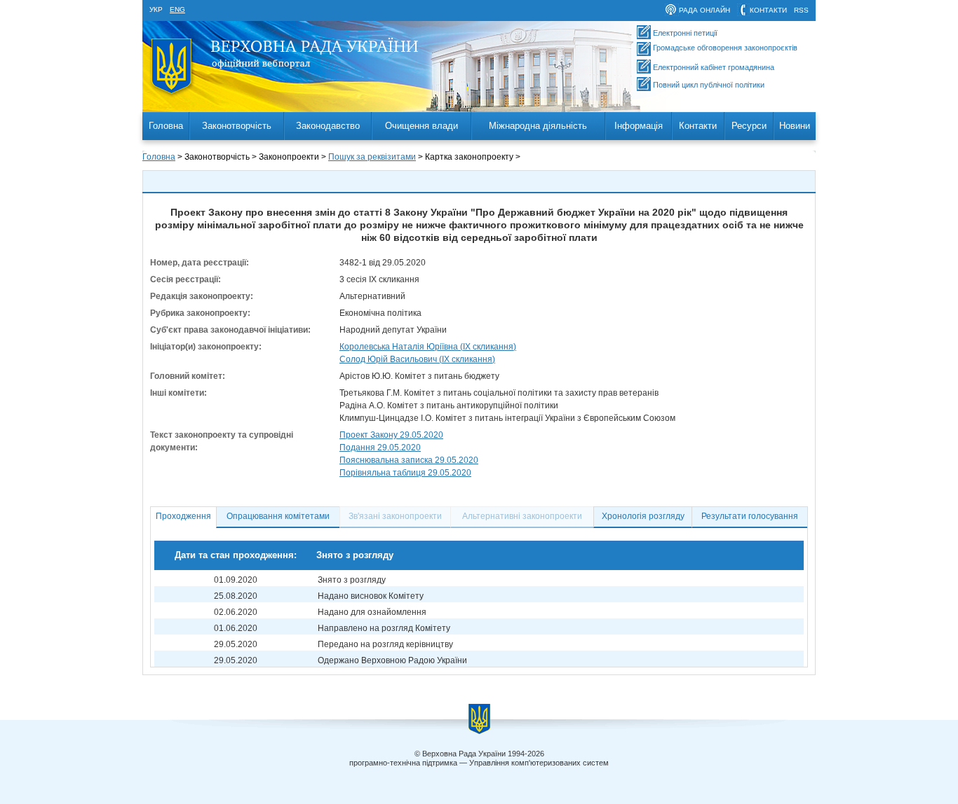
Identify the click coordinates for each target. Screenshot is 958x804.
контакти (768, 10)
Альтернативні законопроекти (522, 516)
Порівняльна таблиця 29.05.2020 (405, 473)
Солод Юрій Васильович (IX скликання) (417, 359)
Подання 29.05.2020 (380, 447)
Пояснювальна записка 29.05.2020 (408, 460)
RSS (801, 10)
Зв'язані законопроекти (395, 516)
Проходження (183, 516)
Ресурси (749, 125)
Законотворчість (236, 125)
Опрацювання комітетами (278, 516)
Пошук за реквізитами (372, 157)
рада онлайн (704, 10)
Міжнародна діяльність (538, 125)
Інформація (638, 125)
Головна (166, 125)
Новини (794, 125)
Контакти (698, 125)
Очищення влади (421, 125)
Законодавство (328, 125)
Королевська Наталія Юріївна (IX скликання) (427, 347)
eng (177, 9)
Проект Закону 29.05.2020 (391, 435)
